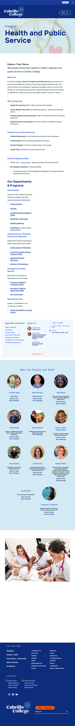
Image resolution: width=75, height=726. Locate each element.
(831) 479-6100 (12, 687)
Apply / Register (45, 708)
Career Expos (25, 162)
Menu (63, 13)
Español (65, 2)
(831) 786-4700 (28, 687)
